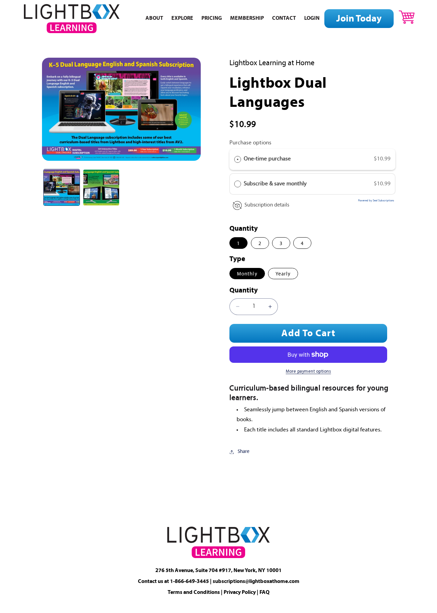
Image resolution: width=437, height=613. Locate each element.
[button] (406, 17)
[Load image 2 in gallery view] (101, 187)
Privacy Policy (240, 592)
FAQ (264, 592)
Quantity (243, 291)
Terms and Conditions (194, 592)
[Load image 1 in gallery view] (62, 187)
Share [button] (244, 451)
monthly (247, 274)
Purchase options (250, 143)
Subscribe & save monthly (276, 184)
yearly (283, 274)
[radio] (237, 159)
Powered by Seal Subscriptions (376, 201)
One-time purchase (267, 159)
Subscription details (266, 205)
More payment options (308, 372)
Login (312, 19)
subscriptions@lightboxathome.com (256, 581)
